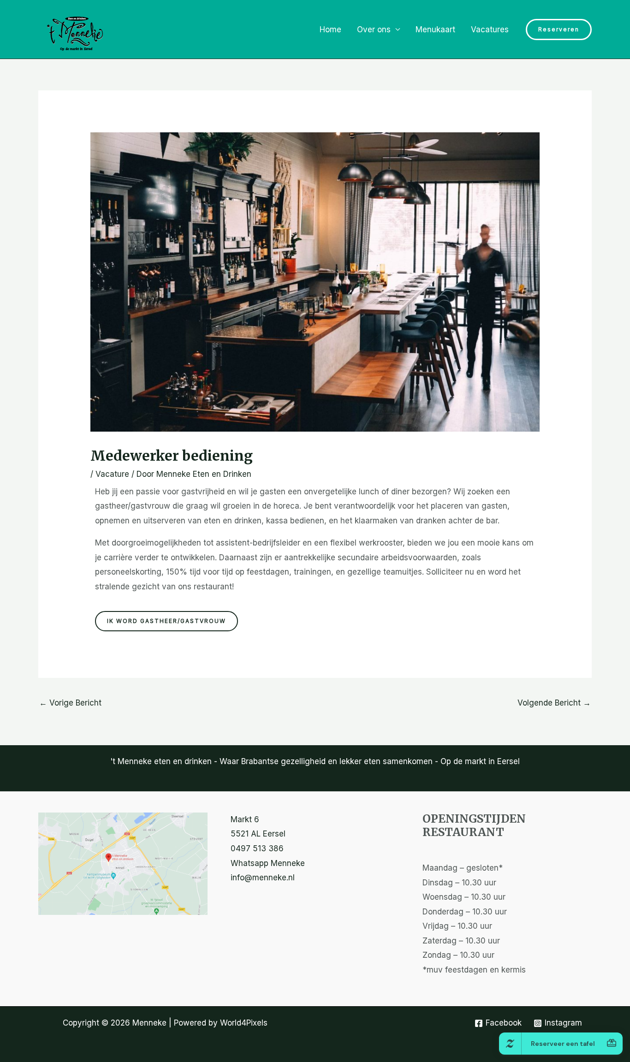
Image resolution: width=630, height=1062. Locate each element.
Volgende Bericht (554, 702)
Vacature (112, 474)
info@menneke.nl (263, 877)
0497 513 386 (257, 848)
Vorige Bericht (70, 702)
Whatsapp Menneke (268, 863)
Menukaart (435, 29)
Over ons (374, 29)
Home (330, 29)
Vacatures (490, 29)
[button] (559, 29)
